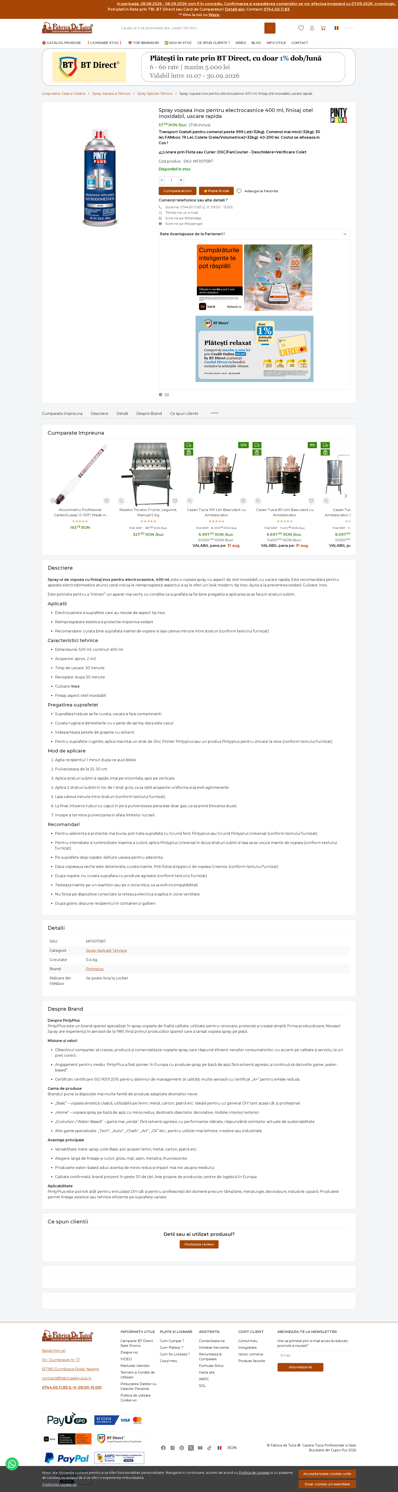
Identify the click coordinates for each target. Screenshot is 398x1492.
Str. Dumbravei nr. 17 (61, 1360)
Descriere (99, 413)
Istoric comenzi (250, 1354)
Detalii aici (235, 9)
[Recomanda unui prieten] (168, 394)
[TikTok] (209, 1447)
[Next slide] (345, 495)
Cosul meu (168, 1361)
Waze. (214, 15)
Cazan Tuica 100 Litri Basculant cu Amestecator (216, 512)
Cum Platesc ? (171, 1348)
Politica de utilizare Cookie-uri (135, 1397)
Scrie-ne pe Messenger (184, 224)
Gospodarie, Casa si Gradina (63, 94)
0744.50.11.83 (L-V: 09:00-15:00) (72, 1387)
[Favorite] (301, 28)
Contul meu (248, 1341)
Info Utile (276, 43)
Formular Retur (211, 1366)
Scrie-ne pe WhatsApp (183, 218)
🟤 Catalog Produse (61, 43)
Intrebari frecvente (214, 1348)
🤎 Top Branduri (143, 43)
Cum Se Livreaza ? (175, 1354)
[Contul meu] (312, 28)
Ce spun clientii (184, 413)
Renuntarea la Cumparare (210, 1356)
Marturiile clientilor (135, 1366)
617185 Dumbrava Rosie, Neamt (70, 1369)
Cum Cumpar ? (172, 1341)
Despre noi (129, 1352)
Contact (299, 43)
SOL (202, 1386)
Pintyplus (94, 969)
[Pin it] (162, 394)
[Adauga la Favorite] (106, 501)
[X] (191, 1447)
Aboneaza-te (300, 1367)
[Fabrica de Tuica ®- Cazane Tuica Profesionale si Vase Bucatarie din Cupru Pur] (68, 28)
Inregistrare (247, 1348)
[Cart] (323, 28)
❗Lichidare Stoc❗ (104, 43)
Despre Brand (149, 413)
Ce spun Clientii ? (213, 43)
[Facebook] (163, 1447)
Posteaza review (199, 1244)
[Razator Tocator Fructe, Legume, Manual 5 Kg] (148, 474)
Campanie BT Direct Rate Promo (136, 1343)
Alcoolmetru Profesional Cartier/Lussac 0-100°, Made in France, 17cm (80, 513)
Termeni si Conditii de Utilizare (137, 1374)
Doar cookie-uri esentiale (327, 1484)
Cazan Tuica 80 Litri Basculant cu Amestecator (284, 512)
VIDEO (126, 1359)
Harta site (207, 1372)
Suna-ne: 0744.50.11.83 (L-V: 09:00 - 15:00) (199, 207)
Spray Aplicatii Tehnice (155, 94)
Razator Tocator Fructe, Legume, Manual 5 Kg (148, 512)
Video (240, 43)
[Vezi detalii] (53, 501)
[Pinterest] (181, 1447)
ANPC (204, 1379)
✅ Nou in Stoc (178, 43)
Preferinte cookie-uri (59, 1485)
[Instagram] (172, 1447)
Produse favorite (251, 1361)
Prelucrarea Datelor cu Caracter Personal (138, 1386)
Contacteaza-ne (212, 1341)
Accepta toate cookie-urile (327, 1474)
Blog (256, 43)
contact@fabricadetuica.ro (66, 1378)
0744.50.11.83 (277, 9)
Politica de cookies (254, 1473)
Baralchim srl (54, 1351)
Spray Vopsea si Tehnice (111, 94)
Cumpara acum (178, 191)
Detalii (122, 413)
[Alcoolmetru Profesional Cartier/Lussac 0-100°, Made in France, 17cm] (80, 474)
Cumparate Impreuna (62, 413)
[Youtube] (200, 1447)
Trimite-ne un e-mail (181, 213)
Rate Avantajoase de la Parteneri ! (192, 234)
